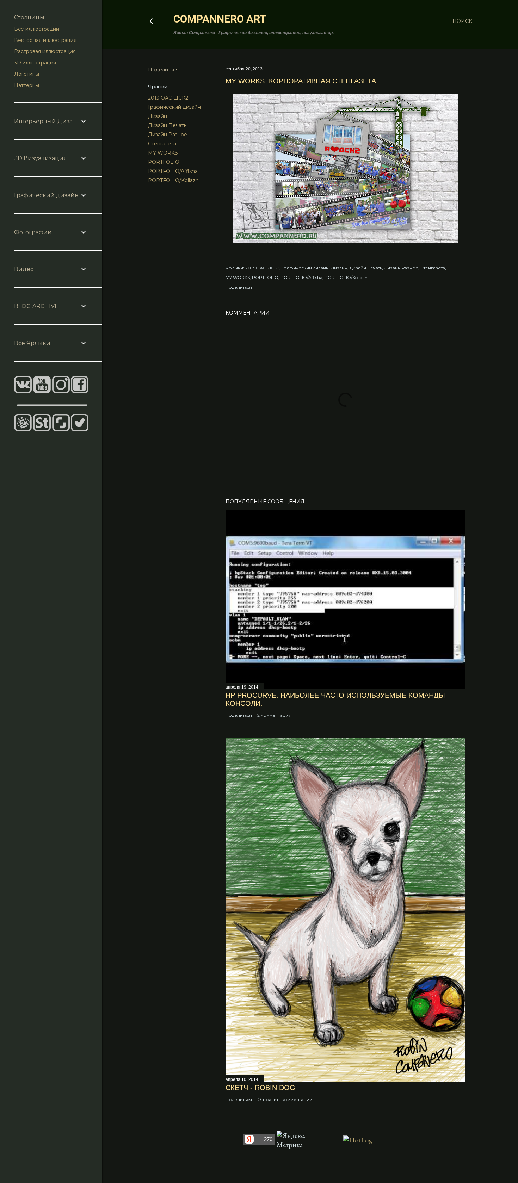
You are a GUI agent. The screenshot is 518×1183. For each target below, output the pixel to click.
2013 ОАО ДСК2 (168, 98)
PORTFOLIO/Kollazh (173, 180)
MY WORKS (163, 153)
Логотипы (26, 74)
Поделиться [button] (163, 70)
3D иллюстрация (35, 63)
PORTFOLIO (163, 162)
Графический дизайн (174, 107)
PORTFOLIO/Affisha (173, 171)
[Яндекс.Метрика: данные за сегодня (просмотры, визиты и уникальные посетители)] (293, 1140)
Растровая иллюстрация (45, 51)
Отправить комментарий (284, 1099)
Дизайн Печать (167, 125)
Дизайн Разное (167, 134)
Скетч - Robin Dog (260, 1087)
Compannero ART (219, 19)
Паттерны (26, 85)
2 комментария (274, 715)
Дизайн (157, 116)
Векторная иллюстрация (45, 40)
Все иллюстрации (36, 29)
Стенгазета (162, 144)
